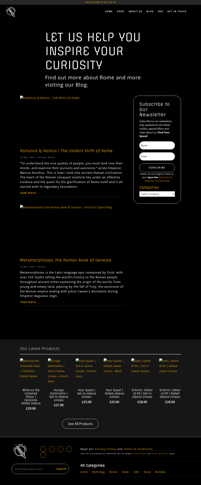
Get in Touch (176, 11)
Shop (120, 11)
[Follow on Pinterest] (69, 449)
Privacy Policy (105, 449)
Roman (51, 157)
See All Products (80, 423)
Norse (147, 471)
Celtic (136, 471)
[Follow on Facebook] (43, 449)
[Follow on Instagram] (60, 449)
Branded (160, 471)
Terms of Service (160, 454)
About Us (135, 11)
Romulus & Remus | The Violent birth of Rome (66, 150)
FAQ (160, 11)
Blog (150, 11)
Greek (125, 471)
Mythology (98, 471)
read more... (29, 193)
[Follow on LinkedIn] (52, 449)
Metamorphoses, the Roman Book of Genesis (65, 260)
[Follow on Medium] (43, 455)
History (42, 157)
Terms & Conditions (138, 449)
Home (109, 11)
